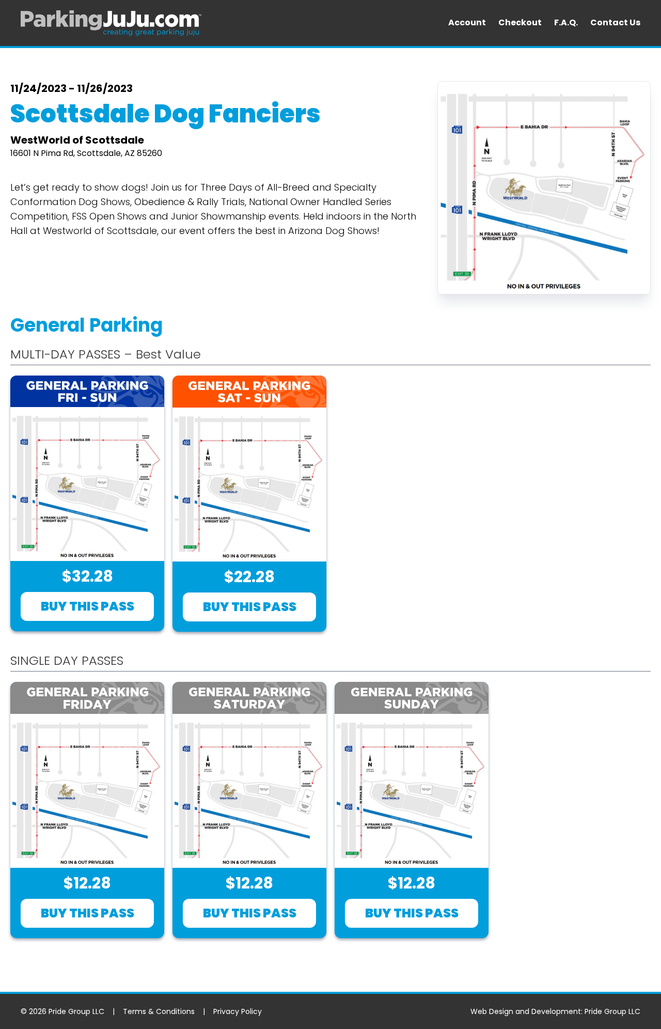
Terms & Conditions (159, 1011)
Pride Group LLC (612, 1011)
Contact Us (615, 22)
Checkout (520, 22)
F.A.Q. (566, 22)
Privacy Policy (237, 1011)
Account (467, 22)
